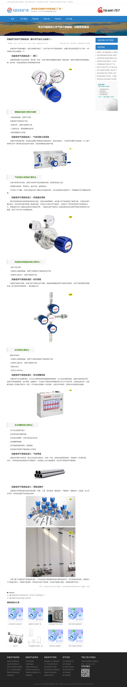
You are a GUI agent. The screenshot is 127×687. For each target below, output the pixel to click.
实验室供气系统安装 (50, 672)
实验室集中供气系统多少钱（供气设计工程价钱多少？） (29, 595)
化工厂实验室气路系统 (14, 669)
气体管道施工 (29, 664)
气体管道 (58, 19)
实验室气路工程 (49, 675)
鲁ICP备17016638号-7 (78, 684)
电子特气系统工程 (68, 669)
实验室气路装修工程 (13, 664)
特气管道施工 (67, 672)
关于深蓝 (69, 19)
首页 (12, 19)
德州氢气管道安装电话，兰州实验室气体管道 (106, 61)
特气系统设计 (67, 675)
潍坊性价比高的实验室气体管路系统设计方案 (106, 79)
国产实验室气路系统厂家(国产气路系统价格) (106, 70)
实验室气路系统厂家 (51, 684)
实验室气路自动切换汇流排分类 (21, 598)
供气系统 (24, 19)
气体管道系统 (29, 661)
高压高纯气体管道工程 (32, 669)
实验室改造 (10, 675)
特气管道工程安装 (68, 667)
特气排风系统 (67, 664)
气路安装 (35, 19)
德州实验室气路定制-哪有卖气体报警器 (106, 58)
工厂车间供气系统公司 (51, 664)
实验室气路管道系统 (13, 672)
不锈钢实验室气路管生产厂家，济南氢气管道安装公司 (106, 64)
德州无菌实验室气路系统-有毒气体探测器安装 (106, 55)
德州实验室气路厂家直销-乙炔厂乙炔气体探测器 (106, 73)
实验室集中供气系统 (84, 43)
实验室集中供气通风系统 (51, 661)
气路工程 (46, 19)
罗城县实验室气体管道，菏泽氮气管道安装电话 (106, 76)
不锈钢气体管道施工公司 (33, 672)
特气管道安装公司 (68, 661)
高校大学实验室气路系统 (14, 667)
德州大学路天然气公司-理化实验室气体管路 (106, 67)
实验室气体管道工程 (31, 667)
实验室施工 (28, 675)
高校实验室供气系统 (50, 667)
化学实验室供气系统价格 (51, 669)
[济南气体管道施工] (18, 10)
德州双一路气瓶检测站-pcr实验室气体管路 (107, 52)
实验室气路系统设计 (13, 661)
